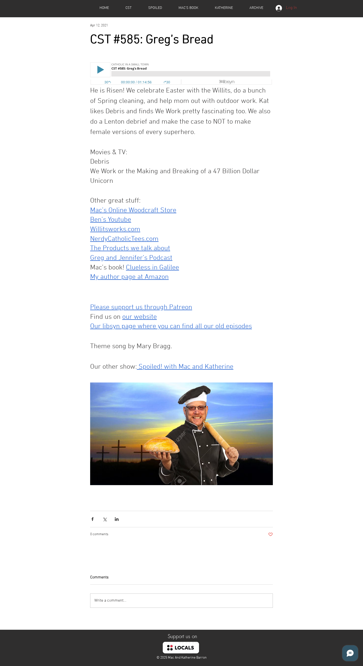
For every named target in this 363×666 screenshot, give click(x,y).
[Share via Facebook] (92, 519)
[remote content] (181, 74)
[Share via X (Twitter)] (104, 519)
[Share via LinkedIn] (116, 519)
